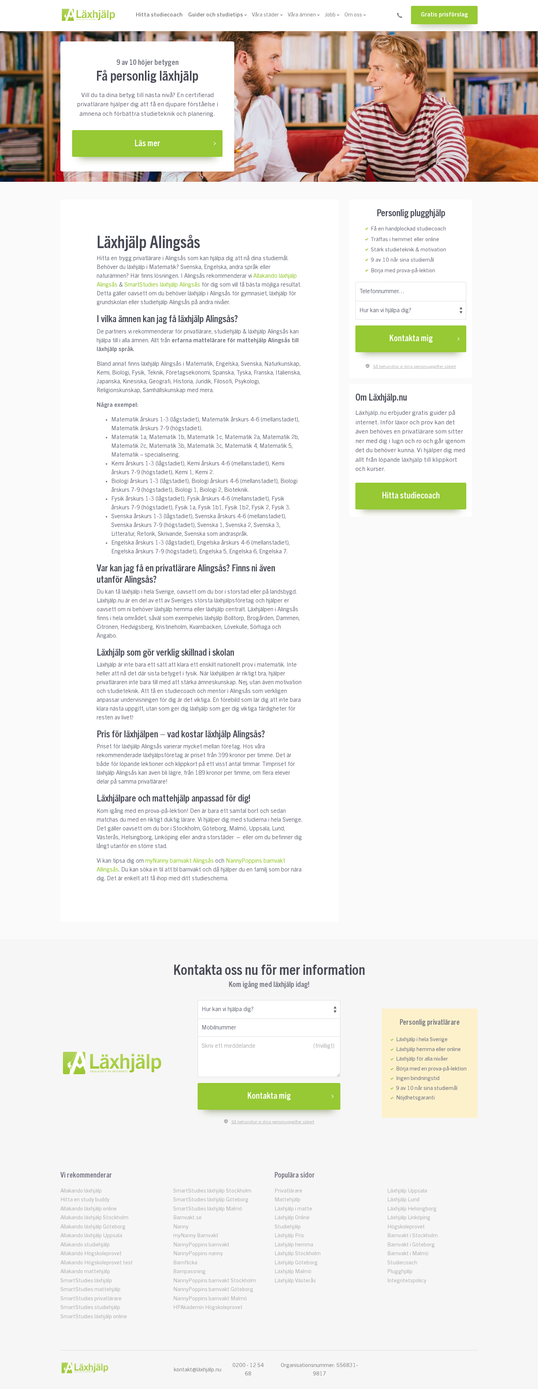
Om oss (353, 15)
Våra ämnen (302, 15)
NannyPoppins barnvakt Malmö (210, 1298)
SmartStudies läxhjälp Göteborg (211, 1199)
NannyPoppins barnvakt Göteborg (213, 1289)
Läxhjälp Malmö (292, 1271)
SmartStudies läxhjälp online (93, 1316)
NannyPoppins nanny (198, 1253)
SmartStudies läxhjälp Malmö (207, 1209)
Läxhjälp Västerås (295, 1280)
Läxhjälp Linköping (408, 1217)
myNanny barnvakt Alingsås (179, 861)
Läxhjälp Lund (403, 1199)
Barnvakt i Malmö (408, 1253)
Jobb (330, 15)
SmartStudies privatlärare (91, 1298)
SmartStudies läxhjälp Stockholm (212, 1191)
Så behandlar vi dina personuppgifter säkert (414, 366)
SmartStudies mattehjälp (90, 1289)
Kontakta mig (411, 338)
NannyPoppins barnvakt (201, 1245)
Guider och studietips (215, 15)
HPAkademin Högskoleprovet (208, 1307)
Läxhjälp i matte (293, 1209)
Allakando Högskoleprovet (91, 1253)
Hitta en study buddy (84, 1199)
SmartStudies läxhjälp (86, 1280)
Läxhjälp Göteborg (296, 1262)
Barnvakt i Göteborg (411, 1245)
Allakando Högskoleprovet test (96, 1262)
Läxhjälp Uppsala (407, 1191)
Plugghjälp (399, 1271)
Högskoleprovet (406, 1227)
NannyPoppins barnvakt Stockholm (214, 1280)
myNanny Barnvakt (195, 1235)
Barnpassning (189, 1271)
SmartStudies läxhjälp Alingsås (162, 285)
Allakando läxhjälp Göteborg (93, 1227)
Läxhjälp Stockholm (297, 1253)
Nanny (180, 1227)
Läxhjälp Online (292, 1217)
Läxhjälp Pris (289, 1235)
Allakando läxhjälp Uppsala (91, 1235)
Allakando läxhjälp (81, 1191)
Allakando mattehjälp (85, 1271)
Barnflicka (185, 1262)
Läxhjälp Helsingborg (412, 1209)
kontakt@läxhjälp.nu (197, 1370)
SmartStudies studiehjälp (90, 1307)
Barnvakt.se (187, 1217)
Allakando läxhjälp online (88, 1209)
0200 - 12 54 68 (248, 1370)
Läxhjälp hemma (293, 1245)
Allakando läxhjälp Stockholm (94, 1217)
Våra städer (265, 15)
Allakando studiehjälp (85, 1245)
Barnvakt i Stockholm (412, 1235)
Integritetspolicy (406, 1280)
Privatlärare (288, 1191)
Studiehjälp (287, 1227)
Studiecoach (402, 1262)
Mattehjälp (287, 1199)
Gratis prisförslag (444, 15)
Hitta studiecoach (159, 15)
